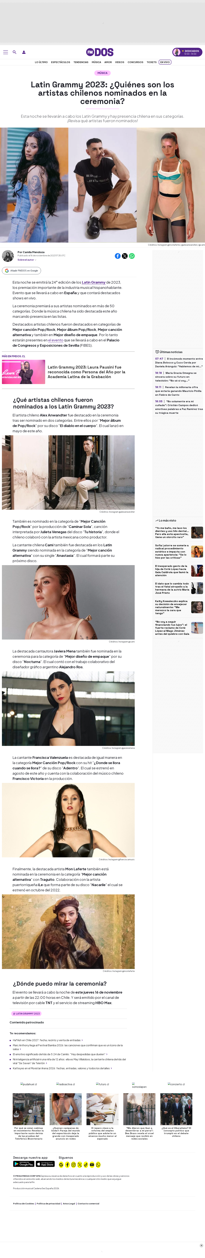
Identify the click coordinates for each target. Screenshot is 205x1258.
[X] (79, 1164)
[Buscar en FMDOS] (14, 52)
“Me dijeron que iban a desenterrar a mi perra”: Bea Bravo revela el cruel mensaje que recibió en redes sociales (139, 1133)
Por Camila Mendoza (31, 252)
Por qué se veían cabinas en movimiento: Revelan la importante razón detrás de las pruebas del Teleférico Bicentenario (29, 1133)
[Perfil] (23, 52)
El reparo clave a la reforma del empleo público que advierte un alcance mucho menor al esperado (102, 1133)
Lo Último (41, 62)
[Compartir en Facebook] (118, 256)
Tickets (152, 62)
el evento (55, 340)
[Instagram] (73, 1164)
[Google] (61, 1164)
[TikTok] (85, 1164)
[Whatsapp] (98, 1164)
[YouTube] (92, 1164)
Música (96, 62)
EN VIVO (165, 62)
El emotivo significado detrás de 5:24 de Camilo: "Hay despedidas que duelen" (59, 1054)
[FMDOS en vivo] (176, 52)
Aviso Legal (69, 1203)
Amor (108, 62)
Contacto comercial (88, 1203)
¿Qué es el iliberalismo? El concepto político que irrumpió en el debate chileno (176, 1132)
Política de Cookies (23, 1203)
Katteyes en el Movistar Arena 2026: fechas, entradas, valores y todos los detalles (61, 1068)
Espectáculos (60, 62)
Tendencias (81, 62)
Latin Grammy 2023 (28, 1013)
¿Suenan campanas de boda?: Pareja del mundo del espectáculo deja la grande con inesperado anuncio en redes (65, 1133)
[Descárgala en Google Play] (23, 1163)
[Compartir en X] (125, 256)
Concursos (135, 62)
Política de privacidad (48, 1203)
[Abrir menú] (6, 52)
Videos (119, 62)
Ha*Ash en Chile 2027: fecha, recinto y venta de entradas (47, 1040)
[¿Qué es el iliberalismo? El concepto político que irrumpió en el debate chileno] (176, 1109)
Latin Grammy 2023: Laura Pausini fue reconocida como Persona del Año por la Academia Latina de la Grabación (86, 372)
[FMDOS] (99, 51)
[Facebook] (67, 1164)
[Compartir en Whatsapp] (132, 256)
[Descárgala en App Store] (45, 1163)
